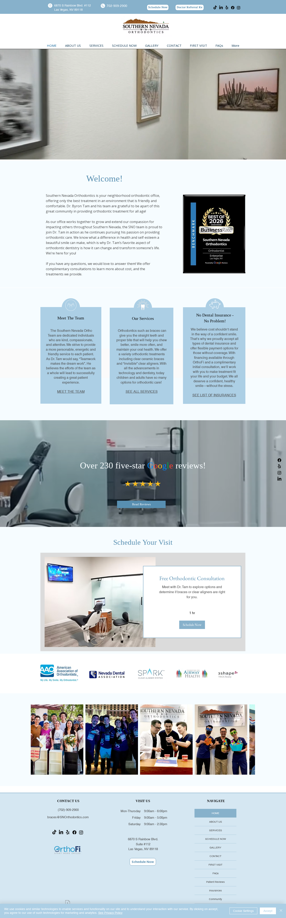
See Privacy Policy (110, 912)
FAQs (216, 873)
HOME (215, 813)
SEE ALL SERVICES (142, 392)
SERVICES (215, 830)
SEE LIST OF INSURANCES (214, 395)
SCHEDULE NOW (215, 839)
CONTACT (215, 856)
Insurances (215, 890)
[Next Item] (247, 739)
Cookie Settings (243, 911)
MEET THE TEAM (71, 392)
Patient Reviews (215, 881)
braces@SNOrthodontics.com (68, 817)
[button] (192, 625)
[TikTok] (215, 7)
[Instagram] (238, 7)
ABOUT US (215, 821)
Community (215, 899)
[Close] (280, 911)
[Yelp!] (227, 7)
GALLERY (215, 847)
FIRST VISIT (215, 864)
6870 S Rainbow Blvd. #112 (72, 5)
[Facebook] (233, 7)
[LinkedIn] (221, 7)
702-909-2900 (117, 6)
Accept (267, 911)
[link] (192, 578)
